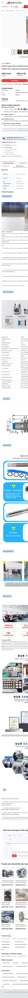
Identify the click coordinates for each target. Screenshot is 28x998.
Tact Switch (15, 962)
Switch (17, 10)
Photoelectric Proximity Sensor (10, 980)
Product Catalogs (22, 938)
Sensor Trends (6, 984)
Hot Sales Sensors (19, 941)
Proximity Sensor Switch (21, 966)
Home (2, 10)
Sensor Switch (23, 10)
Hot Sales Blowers (5, 941)
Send (14, 855)
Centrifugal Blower (5, 944)
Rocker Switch (24, 962)
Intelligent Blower (5, 947)
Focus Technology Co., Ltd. (18, 992)
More (2, 987)
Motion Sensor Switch (8, 966)
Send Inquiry (14, 80)
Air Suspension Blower (20, 947)
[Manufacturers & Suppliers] (14, 2)
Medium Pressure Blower (21, 944)
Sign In (3, 156)
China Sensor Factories (8, 973)
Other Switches (6, 962)
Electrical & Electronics (10, 10)
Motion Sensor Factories (8, 977)
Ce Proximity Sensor (21, 977)
